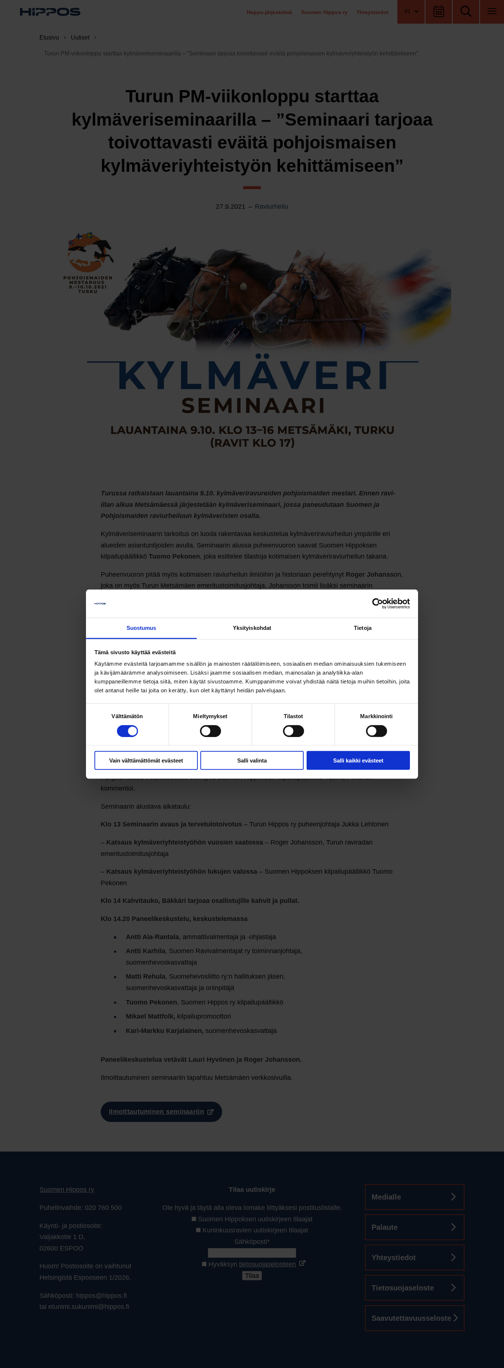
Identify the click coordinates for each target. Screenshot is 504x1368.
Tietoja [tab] (363, 628)
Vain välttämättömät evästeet (146, 760)
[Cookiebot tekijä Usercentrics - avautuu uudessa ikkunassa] (377, 603)
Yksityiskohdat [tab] (252, 628)
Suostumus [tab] (141, 628)
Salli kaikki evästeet (358, 760)
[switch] (210, 731)
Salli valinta (252, 760)
